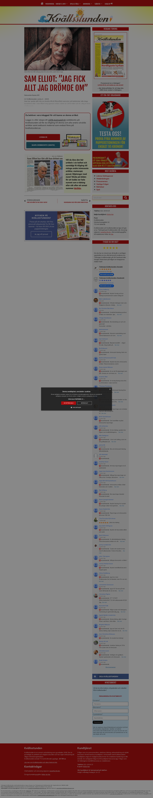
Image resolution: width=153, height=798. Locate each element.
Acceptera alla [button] (68, 403)
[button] (76, 399)
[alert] (76, 399)
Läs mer (95, 396)
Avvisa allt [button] (84, 403)
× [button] (110, 389)
